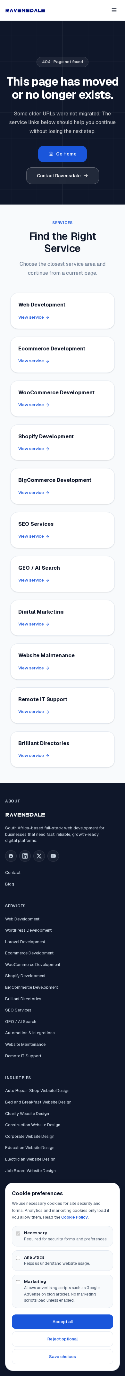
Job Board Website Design (30, 1170)
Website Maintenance (25, 1044)
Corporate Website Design (29, 1136)
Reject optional (62, 1339)
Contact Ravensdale (59, 176)
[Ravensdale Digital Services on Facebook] (11, 856)
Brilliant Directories (23, 999)
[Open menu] (114, 10)
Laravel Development (25, 941)
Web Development (22, 919)
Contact (13, 872)
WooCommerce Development (32, 964)
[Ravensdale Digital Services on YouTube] (53, 856)
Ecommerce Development (29, 953)
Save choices (62, 1356)
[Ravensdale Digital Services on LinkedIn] (25, 856)
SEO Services (18, 1010)
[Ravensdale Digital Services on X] (39, 856)
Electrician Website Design (30, 1159)
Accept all (63, 1321)
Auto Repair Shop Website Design (37, 1090)
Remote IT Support (23, 1056)
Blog (9, 884)
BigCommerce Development (31, 987)
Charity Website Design (27, 1113)
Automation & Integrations (30, 1033)
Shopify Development (25, 975)
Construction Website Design (32, 1125)
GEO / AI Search (20, 1021)
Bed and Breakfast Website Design (38, 1102)
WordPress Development (28, 930)
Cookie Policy (74, 1217)
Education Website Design (29, 1147)
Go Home (66, 154)
